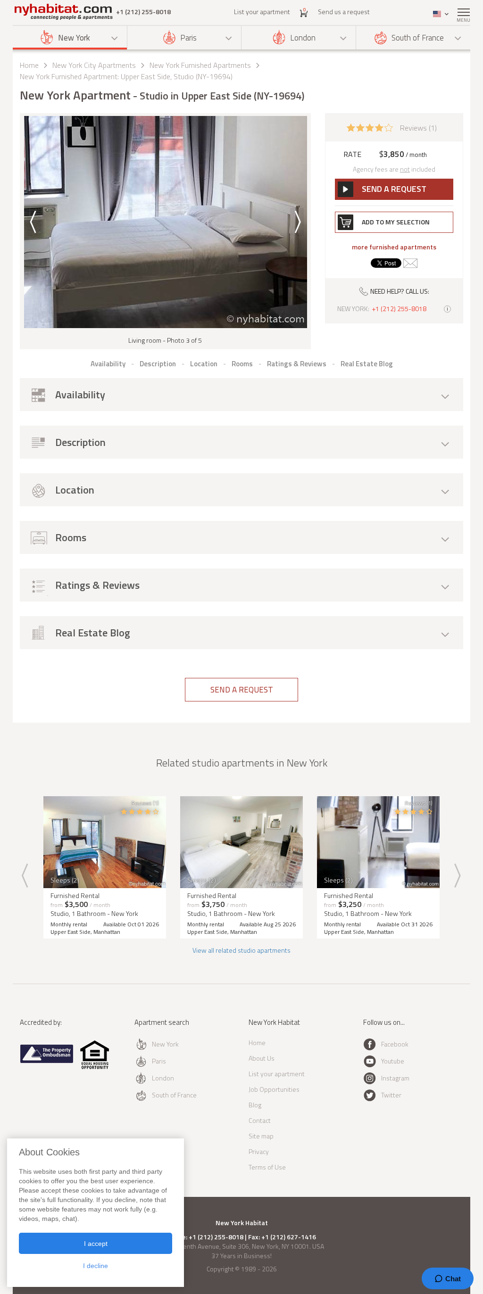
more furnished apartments (394, 247)
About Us (262, 1058)
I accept (96, 1243)
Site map (261, 1136)
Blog (255, 1105)
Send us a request (344, 11)
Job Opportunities (274, 1089)
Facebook (394, 1044)
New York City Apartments (94, 65)
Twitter (391, 1095)
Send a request (241, 690)
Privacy (259, 1151)
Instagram (395, 1078)
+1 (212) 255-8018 (143, 11)
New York (74, 38)
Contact (260, 1120)
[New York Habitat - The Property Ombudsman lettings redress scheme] (47, 1061)
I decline (95, 1265)
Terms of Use (267, 1167)
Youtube (392, 1061)
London (303, 38)
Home (29, 65)
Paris (188, 38)
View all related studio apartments (241, 950)
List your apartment (262, 11)
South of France (417, 38)
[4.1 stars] (369, 126)
